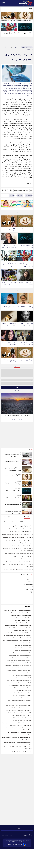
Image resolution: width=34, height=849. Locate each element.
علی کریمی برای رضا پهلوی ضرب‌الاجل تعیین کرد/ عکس (18, 529)
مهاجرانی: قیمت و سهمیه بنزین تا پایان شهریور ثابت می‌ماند (19, 668)
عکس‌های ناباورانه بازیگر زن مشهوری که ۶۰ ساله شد (10, 307)
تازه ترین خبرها (29, 589)
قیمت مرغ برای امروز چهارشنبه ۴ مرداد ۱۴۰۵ (22, 688)
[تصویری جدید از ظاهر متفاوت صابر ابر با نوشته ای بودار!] (25, 316)
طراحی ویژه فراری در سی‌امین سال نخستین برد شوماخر (20, 698)
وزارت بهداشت (29, 195)
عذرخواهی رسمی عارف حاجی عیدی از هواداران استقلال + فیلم (19, 713)
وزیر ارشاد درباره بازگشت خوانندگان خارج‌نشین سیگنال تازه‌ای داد (18, 660)
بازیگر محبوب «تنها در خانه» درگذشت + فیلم (22, 648)
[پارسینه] (25, 3)
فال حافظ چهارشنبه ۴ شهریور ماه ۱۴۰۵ (26, 361)
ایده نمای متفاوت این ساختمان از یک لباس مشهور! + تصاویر (19, 751)
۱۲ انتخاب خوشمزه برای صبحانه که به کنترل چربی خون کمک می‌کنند (17, 610)
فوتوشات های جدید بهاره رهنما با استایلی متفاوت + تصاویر (19, 700)
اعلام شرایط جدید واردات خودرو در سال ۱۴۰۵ (22, 695)
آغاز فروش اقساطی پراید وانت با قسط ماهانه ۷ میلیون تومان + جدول (13, 455)
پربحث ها (5, 517)
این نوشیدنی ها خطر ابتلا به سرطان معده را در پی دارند (20, 693)
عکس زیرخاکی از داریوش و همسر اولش (26, 307)
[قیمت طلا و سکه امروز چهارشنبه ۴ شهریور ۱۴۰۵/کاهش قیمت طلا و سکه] (9, 316)
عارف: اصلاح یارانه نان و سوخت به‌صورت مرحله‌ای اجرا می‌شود (19, 663)
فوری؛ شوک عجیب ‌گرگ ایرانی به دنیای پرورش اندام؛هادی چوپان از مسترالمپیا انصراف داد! (9, 33)
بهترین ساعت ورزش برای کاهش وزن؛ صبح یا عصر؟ (21, 613)
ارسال (17, 387)
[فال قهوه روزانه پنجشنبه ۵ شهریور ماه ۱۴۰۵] (9, 15)
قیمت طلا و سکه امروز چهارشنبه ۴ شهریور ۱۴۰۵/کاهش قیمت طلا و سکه (8, 325)
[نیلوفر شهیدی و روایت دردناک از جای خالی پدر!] (9, 335)
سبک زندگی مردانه (28, 584)
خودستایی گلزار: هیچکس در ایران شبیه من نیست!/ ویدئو (18, 553)
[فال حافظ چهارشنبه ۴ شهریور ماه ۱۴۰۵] (25, 352)
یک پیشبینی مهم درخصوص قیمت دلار (13, 504)
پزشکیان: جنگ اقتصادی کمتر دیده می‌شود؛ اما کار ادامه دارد (19, 670)
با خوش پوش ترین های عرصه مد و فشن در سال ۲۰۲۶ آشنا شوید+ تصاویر (16, 737)
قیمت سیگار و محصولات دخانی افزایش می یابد (21, 715)
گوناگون (30, 8)
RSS (13, 828)
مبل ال (31, 592)
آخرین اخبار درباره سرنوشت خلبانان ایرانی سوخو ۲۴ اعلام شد (17, 569)
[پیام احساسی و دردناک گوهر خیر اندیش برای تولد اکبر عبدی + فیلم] (9, 238)
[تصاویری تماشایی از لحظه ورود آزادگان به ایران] (17, 403)
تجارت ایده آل (29, 587)
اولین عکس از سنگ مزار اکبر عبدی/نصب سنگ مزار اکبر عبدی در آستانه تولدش (8, 284)
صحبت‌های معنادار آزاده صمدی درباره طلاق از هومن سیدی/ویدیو (16, 534)
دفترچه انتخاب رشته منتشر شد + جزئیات (12, 461)
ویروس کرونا (19, 195)
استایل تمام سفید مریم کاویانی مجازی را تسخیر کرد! (26, 343)
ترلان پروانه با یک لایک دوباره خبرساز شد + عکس (21, 638)
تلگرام (25, 835)
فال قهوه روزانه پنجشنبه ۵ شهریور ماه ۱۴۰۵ (9, 21)
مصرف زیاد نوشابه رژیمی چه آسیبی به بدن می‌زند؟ (21, 615)
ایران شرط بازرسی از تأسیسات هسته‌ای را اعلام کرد (21, 658)
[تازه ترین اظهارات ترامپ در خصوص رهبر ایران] (27, 498)
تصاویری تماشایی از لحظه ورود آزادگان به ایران (17, 415)
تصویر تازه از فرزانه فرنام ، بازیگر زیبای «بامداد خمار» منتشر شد (26, 283)
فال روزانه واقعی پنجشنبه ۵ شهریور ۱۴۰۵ (25, 32)
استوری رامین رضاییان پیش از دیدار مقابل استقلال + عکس (19, 685)
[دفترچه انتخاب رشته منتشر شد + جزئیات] (27, 462)
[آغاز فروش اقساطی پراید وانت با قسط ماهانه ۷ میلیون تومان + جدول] (27, 455)
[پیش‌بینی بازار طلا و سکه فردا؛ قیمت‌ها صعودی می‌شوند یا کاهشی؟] (27, 469)
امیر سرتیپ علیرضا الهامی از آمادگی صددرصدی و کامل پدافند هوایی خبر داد (16, 723)
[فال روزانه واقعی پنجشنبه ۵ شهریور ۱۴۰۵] (25, 27)
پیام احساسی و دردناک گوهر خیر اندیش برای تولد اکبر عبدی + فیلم (9, 246)
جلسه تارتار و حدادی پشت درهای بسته (23, 690)
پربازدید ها (26, 517)
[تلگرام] (5, 190)
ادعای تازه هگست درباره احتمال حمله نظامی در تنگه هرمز (20, 655)
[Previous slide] (2, 403)
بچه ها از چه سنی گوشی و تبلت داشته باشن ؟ (22, 630)
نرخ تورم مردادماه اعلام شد (26, 643)
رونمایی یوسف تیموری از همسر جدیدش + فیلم (20, 543)
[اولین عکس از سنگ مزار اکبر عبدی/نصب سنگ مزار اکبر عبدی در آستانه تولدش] (9, 275)
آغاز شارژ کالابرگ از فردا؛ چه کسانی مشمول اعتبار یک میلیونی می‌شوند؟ (17, 633)
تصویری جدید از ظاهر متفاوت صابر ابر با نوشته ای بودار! (26, 324)
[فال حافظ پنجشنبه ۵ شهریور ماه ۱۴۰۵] (25, 15)
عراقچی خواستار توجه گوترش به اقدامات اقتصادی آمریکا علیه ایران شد (17, 640)
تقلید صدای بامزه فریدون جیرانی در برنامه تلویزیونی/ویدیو (18, 562)
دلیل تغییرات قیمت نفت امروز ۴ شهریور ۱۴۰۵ (22, 718)
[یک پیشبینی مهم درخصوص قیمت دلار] (27, 505)
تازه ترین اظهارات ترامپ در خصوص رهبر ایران (12, 498)
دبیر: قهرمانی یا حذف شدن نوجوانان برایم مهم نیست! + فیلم (19, 732)
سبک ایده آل (30, 582)
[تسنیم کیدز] (17, 204)
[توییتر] (2, 190)
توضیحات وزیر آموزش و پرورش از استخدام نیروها (21, 703)
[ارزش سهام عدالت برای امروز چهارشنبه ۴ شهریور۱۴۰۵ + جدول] (27, 512)
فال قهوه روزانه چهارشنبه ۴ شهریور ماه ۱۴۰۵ (10, 361)
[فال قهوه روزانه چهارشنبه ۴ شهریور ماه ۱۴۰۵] (9, 352)
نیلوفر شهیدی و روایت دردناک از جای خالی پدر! (9, 343)
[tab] (21, 419)
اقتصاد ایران (30, 579)
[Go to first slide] (31, 403)
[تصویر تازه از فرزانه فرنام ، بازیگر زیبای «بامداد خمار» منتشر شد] (25, 275)
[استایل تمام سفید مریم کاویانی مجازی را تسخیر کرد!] (25, 335)
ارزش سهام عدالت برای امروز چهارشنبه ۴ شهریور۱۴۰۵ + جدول (12, 512)
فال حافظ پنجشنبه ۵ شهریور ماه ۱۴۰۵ (25, 20)
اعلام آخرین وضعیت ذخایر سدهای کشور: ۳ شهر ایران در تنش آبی (18, 705)
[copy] (31, 190)
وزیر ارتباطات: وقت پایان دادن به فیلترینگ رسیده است (20, 673)
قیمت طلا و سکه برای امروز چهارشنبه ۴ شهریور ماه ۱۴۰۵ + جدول (18, 710)
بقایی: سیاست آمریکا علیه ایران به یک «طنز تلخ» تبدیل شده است (18, 625)
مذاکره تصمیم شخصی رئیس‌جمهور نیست (23, 645)
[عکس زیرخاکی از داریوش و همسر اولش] (25, 298)
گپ (31, 835)
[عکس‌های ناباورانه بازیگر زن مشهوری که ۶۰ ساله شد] (9, 298)
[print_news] (11, 190)
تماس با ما (19, 828)
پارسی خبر (12, 195)
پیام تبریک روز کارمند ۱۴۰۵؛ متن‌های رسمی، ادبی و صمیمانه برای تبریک (9, 264)
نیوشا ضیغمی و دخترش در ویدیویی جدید (21, 559)
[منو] (3, 3)
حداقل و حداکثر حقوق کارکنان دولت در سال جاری (21, 720)
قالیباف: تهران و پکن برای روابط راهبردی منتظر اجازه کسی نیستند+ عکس (17, 635)
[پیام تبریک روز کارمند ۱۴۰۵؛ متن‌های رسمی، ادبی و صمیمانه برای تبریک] (9, 255)
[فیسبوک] (8, 190)
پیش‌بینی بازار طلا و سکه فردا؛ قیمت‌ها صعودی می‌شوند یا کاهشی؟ (13, 469)
